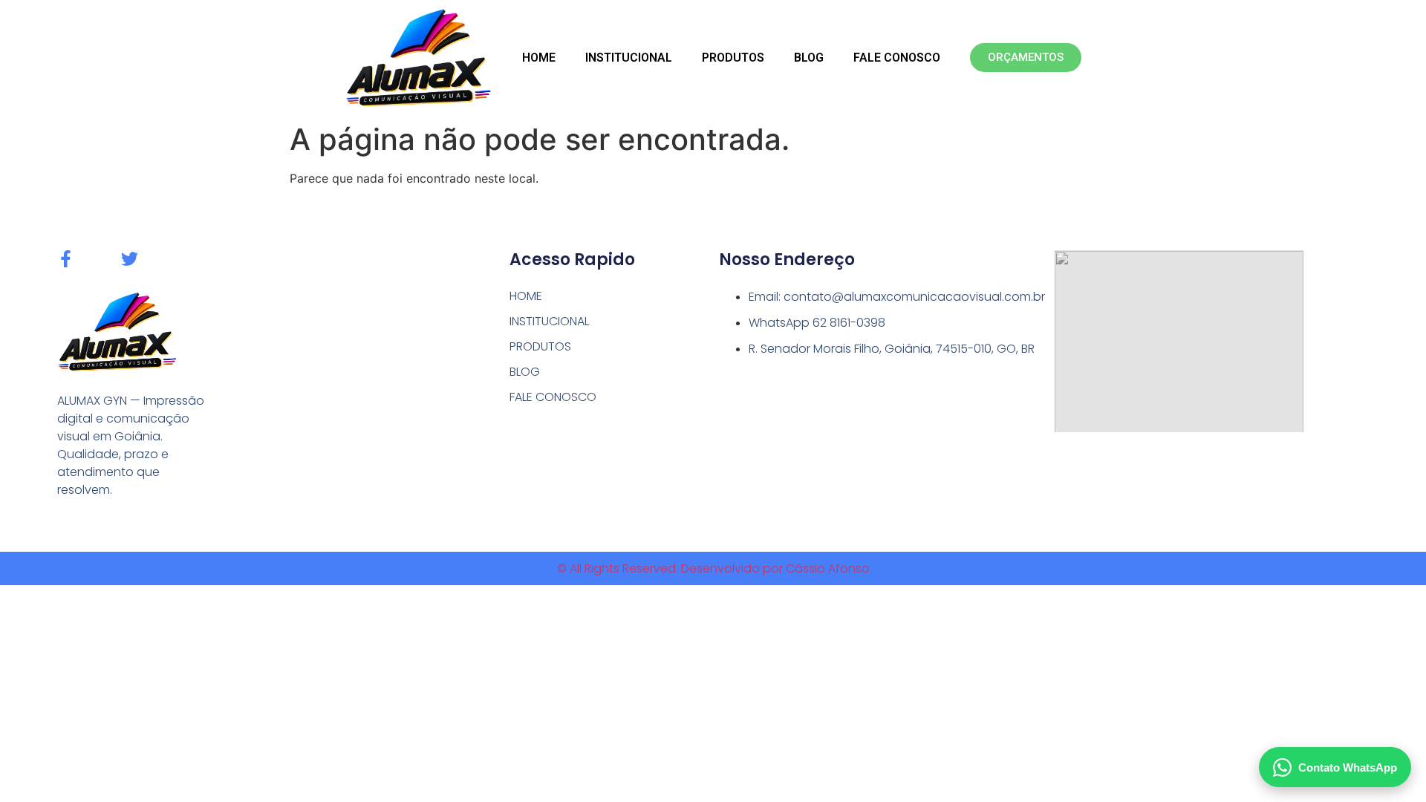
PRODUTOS (733, 57)
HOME (539, 57)
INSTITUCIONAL (628, 57)
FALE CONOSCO (896, 57)
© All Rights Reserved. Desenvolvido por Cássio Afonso (713, 568)
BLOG (809, 57)
